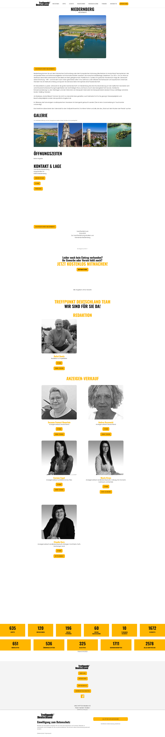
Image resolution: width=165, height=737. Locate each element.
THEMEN (104, 4)
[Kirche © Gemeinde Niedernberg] (70, 135)
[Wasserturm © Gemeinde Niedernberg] (95, 135)
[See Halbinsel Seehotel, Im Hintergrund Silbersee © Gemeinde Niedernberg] (46, 135)
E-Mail (37, 183)
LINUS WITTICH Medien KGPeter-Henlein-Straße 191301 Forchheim (82, 708)
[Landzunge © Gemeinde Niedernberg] (119, 135)
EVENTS (71, 4)
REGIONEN (56, 4)
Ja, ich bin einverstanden (110, 719)
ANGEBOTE (113, 4)
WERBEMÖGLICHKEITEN (82, 691)
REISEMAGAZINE (93, 4)
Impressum (48, 733)
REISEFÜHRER (81, 4)
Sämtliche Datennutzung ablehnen (110, 724)
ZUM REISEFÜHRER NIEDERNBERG (45, 69)
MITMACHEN (124, 4)
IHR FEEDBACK (82, 686)
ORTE (64, 4)
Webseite (38, 189)
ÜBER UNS (83, 673)
